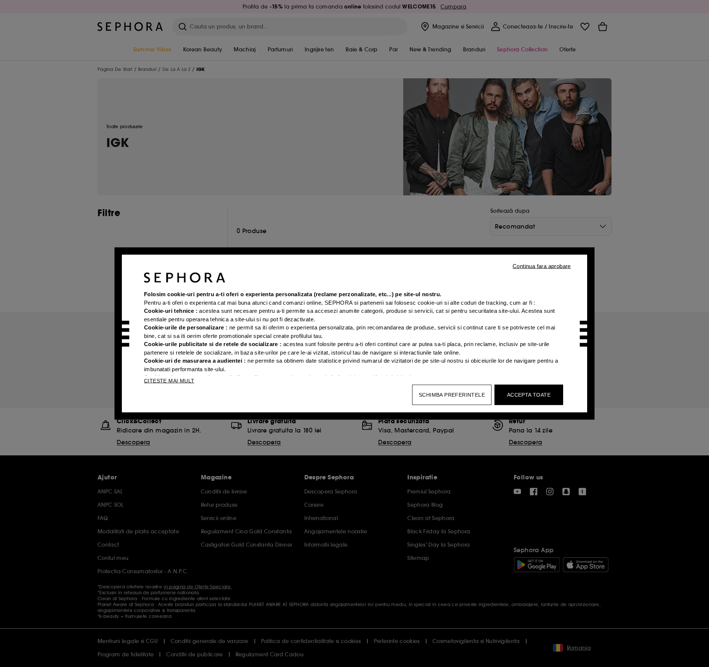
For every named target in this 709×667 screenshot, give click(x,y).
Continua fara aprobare (542, 266)
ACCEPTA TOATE (529, 395)
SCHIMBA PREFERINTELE (452, 395)
